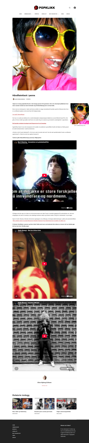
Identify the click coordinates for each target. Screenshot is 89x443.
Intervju (37, 13)
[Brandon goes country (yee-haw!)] (44, 403)
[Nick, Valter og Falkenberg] (22, 403)
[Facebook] (75, 8)
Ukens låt (44, 13)
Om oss (68, 13)
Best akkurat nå (53, 13)
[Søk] (69, 7)
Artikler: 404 (44, 385)
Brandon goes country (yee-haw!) (43, 411)
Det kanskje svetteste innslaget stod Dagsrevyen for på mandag (29, 123)
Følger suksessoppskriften (64, 411)
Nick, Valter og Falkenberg (19, 411)
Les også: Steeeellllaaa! (18, 114)
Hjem (20, 13)
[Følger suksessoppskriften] (67, 403)
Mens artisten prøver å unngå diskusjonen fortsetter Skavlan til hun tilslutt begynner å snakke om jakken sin (39, 220)
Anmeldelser (27, 13)
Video (62, 13)
